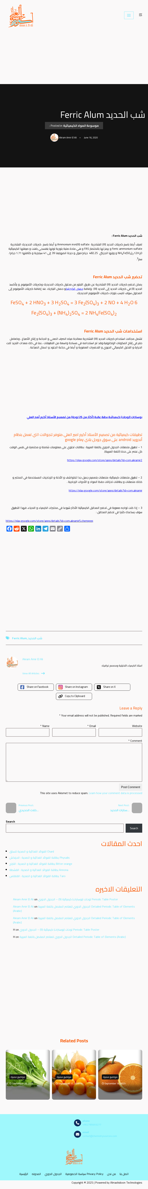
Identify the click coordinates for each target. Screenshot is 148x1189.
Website (137, 726)
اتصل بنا (124, 1173)
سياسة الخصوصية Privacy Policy (84, 1173)
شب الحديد (35, 638)
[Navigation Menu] (129, 15)
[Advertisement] (74, 57)
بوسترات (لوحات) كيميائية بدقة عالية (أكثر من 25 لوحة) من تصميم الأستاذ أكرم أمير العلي (84, 417)
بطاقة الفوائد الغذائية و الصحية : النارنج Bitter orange (40, 863)
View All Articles (30, 673)
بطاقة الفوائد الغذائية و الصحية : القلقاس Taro (37, 876)
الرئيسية (23, 1173)
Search (10, 821)
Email (91, 726)
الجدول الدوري (53, 1173)
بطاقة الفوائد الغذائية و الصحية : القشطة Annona (38, 870)
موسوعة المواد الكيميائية (81, 125)
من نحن (111, 1173)
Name (44, 726)
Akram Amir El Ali (23, 899)
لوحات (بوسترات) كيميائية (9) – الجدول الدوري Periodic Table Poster (78, 899)
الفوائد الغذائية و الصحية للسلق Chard (31, 851)
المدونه (36, 1173)
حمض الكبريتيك (74, 288)
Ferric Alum (19, 638)
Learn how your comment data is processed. (90, 793)
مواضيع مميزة (18, 1077)
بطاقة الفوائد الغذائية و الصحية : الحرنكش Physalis (39, 857)
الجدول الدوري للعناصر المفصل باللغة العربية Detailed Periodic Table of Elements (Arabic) (74, 908)
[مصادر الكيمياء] (21, 15)
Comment (135, 740)
